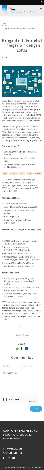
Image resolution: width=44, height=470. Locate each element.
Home (4, 23)
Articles (6, 26)
